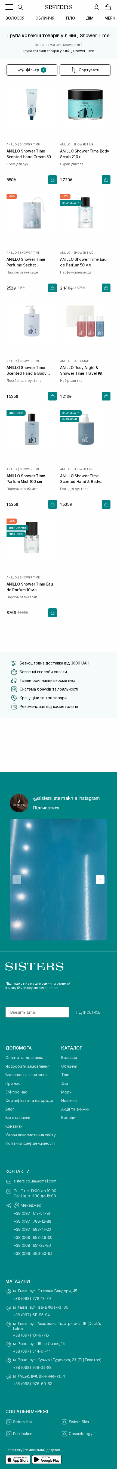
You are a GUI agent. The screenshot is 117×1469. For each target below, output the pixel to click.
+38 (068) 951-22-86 (32, 1245)
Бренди (68, 1117)
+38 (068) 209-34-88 (32, 1367)
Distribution (22, 1433)
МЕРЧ (109, 18)
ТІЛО (70, 18)
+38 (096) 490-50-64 (33, 1253)
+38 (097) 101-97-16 (31, 1335)
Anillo (12, 144)
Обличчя (69, 1066)
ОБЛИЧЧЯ (44, 18)
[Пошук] (20, 7)
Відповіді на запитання (26, 1074)
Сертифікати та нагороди (29, 1100)
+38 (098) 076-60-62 (32, 1383)
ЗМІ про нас (16, 1092)
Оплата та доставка (24, 1057)
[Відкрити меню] (9, 7)
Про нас (12, 1083)
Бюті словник (17, 1117)
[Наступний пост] (100, 879)
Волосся (69, 1057)
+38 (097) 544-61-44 (32, 1351)
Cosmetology (80, 1433)
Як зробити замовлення (27, 1066)
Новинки (69, 1100)
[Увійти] (96, 7)
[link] (108, 7)
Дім (64, 1083)
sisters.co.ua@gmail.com (35, 1181)
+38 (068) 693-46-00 (33, 1237)
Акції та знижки (75, 1109)
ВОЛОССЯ (14, 18)
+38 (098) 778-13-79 (32, 1298)
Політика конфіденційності (30, 1143)
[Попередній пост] (17, 879)
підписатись (88, 1012)
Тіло (65, 1074)
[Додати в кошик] (52, 179)
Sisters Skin (79, 1421)
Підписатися (46, 807)
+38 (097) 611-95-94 (31, 1314)
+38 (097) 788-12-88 (32, 1221)
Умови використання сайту (30, 1135)
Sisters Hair (23, 1421)
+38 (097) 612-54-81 (32, 1213)
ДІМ (90, 18)
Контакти (14, 1126)
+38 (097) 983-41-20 (32, 1229)
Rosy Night (82, 361)
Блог (9, 1109)
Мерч (66, 1092)
